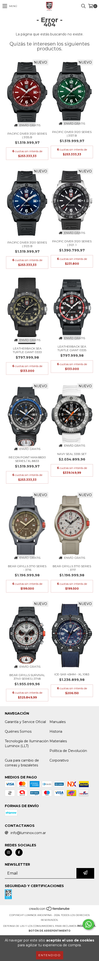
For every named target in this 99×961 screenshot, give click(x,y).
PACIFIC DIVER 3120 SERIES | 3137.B (72, 133)
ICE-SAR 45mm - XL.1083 (71, 674)
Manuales (58, 722)
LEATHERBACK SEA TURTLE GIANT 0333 (27, 350)
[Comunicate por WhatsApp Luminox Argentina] (88, 924)
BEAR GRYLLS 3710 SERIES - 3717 (72, 568)
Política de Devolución (68, 751)
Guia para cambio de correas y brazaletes (22, 762)
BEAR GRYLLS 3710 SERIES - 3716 (27, 568)
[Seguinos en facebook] (19, 852)
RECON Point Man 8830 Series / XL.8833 (27, 459)
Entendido (49, 955)
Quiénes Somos (18, 731)
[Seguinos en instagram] (8, 852)
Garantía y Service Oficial (25, 722)
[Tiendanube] (50, 910)
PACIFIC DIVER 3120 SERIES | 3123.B (27, 244)
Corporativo (59, 760)
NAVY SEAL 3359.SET (72, 454)
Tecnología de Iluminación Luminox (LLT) (27, 743)
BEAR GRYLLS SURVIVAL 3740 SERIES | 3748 (27, 676)
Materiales (58, 741)
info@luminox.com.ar (28, 833)
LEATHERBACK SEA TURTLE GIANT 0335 (71, 348)
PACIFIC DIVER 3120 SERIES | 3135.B (27, 135)
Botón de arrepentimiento (49, 930)
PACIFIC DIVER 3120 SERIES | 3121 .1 (72, 243)
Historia (56, 731)
